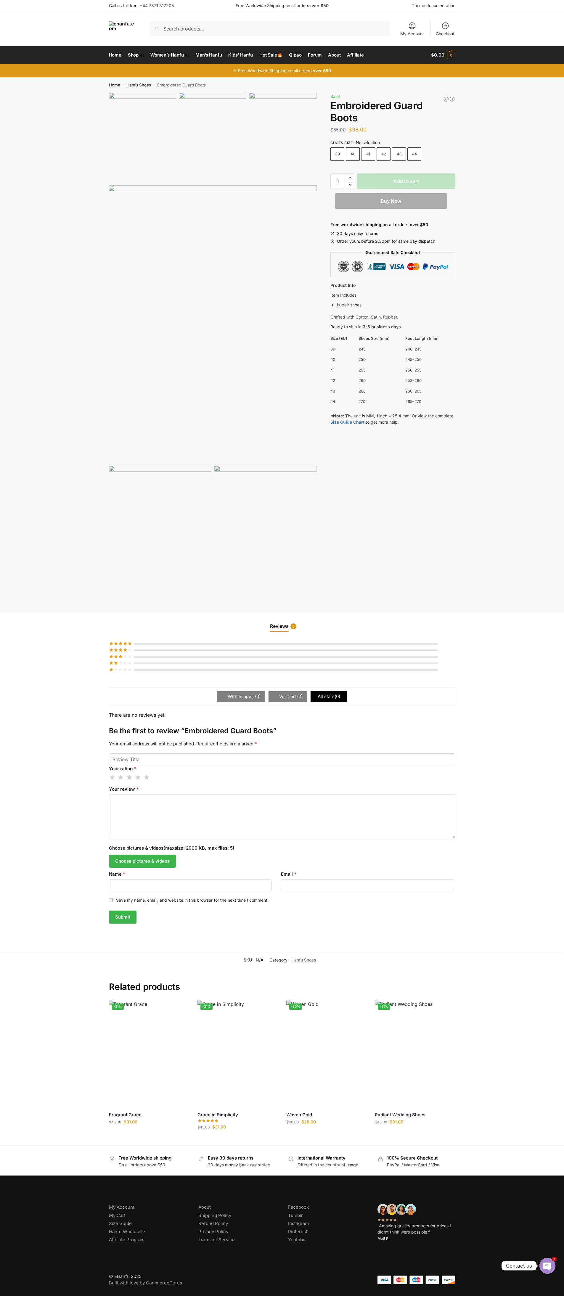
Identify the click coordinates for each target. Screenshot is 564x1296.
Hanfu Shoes (138, 85)
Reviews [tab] (282, 626)
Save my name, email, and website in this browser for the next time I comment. (192, 900)
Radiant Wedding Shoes (400, 1114)
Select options (148, 1134)
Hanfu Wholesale (127, 1231)
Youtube (297, 1239)
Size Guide (120, 1223)
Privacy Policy (213, 1231)
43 (399, 154)
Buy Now (391, 201)
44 (414, 154)
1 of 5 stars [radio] (112, 777)
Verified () (290, 696)
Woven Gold (299, 1114)
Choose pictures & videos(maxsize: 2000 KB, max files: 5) (171, 848)
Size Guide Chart (347, 422)
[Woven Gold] (446, 99)
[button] (350, 177)
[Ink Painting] (452, 99)
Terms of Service (216, 1239)
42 (383, 154)
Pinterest (297, 1231)
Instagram (298, 1223)
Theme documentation (433, 5)
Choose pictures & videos (142, 861)
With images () (243, 696)
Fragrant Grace (125, 1114)
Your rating (122, 768)
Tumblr (295, 1215)
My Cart (117, 1215)
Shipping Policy (214, 1215)
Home (114, 85)
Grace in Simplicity (217, 1114)
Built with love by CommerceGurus (145, 1283)
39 (337, 154)
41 (368, 154)
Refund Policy (213, 1223)
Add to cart (406, 181)
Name (117, 874)
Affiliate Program (126, 1239)
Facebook (298, 1207)
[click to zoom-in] (213, 323)
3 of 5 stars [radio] (129, 777)
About (204, 1207)
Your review (124, 789)
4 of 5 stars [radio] (138, 777)
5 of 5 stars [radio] (146, 777)
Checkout (445, 33)
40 (353, 154)
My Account (412, 33)
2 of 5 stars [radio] (121, 777)
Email (288, 874)
